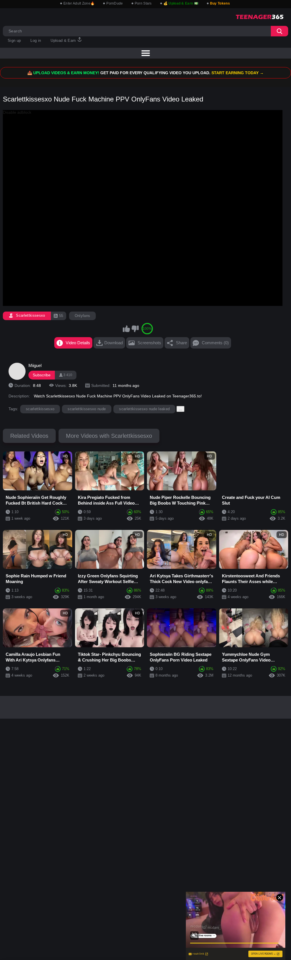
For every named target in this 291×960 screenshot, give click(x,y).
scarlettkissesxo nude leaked (144, 409)
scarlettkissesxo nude (87, 409)
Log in (35, 40)
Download (113, 342)
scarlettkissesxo (40, 409)
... (180, 409)
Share (181, 342)
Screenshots (149, 342)
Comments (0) (215, 342)
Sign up (14, 40)
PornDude (114, 3)
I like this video (126, 328)
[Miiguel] (17, 371)
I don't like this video (135, 328)
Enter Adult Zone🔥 (79, 3)
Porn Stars (143, 3)
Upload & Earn (64, 40)
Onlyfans (82, 316)
